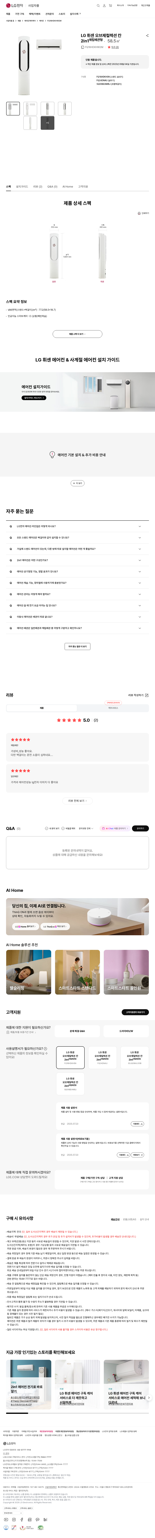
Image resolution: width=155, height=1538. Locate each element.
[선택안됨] (30, 108)
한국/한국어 (8, 1513)
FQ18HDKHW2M (94, 47)
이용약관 (15, 1431)
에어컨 (41, 21)
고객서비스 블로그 (26, 1508)
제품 (8, 14)
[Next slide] (149, 1398)
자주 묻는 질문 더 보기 (77, 646)
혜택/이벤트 (35, 14)
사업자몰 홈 (10, 21)
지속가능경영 (132, 5)
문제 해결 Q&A (77, 1031)
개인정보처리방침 (46, 1431)
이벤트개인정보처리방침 (64, 1431)
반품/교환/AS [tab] (129, 1219)
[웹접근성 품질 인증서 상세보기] (40, 1527)
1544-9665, (41, 1464)
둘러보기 (30, 926)
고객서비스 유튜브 (10, 1508)
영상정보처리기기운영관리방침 (88, 1431)
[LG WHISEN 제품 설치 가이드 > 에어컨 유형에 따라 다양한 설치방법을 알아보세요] (77, 392)
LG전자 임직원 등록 (109, 1431)
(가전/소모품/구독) (38, 1457)
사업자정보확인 (51, 1487)
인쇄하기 (145, 213)
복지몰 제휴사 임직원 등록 (13, 1435)
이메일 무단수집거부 (29, 1431)
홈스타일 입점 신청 (72, 1435)
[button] (98, 5)
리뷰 (37, 186)
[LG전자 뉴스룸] (30, 1519)
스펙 (8, 186)
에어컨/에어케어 (30, 21)
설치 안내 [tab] (144, 1219)
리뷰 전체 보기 (76, 800)
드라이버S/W (126, 1031)
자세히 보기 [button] (45, 1049)
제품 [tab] (42, 708)
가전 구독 (19, 14)
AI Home (68, 186)
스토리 (62, 14)
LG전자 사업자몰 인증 (33, 1435)
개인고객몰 (145, 5)
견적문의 (49, 14)
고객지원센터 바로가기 (135, 1012)
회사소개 (120, 5)
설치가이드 (22, 186)
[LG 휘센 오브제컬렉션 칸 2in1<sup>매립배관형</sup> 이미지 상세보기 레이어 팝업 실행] (38, 65)
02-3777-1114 (24, 1450)
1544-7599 (36, 1461)
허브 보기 (61, 926)
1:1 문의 (6, 1453)
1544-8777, (32, 1468)
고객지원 (83, 186)
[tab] (70, 1057)
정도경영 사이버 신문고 (53, 1435)
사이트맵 (6, 1431)
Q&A (52, 186)
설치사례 (74, 14)
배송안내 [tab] (115, 1219)
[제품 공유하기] (147, 35)
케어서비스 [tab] (113, 708)
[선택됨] (13, 108)
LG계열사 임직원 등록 (128, 1431)
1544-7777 (62, 1464)
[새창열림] (6, 1519)
